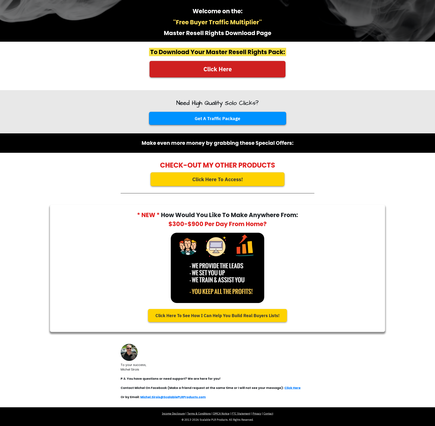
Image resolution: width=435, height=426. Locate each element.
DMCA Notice (221, 413)
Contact (268, 413)
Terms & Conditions (199, 413)
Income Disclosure (173, 413)
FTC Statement (241, 413)
